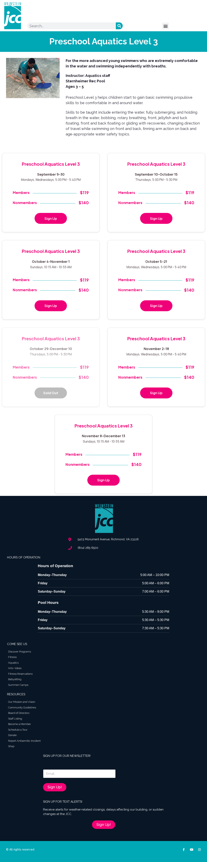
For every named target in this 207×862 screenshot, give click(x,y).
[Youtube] (191, 849)
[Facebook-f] (183, 849)
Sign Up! (55, 787)
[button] (165, 26)
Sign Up (50, 218)
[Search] (119, 25)
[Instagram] (199, 849)
